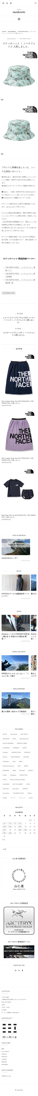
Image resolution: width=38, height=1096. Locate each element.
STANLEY (25, 788)
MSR (19, 766)
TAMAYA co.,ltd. (6, 1076)
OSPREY (30, 770)
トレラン (12, 798)
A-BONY (4, 1059)
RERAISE (4, 1062)
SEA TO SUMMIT (18, 784)
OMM (14, 770)
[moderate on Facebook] (10, 3)
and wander (13, 734)
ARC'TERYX (24, 734)
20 (20, 830)
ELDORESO (6, 748)
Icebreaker (6, 761)
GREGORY (27, 752)
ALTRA (5, 734)
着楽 (3, 1049)
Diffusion (4, 1054)
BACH (14, 739)
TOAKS (29, 793)
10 (4, 826)
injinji (14, 761)
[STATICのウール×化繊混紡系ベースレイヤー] (16, 583)
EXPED (24, 748)
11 (10, 826)
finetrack (5, 752)
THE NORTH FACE (25, 38)
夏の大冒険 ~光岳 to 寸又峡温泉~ (14, 711)
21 (25, 830)
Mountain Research (8, 766)
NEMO (26, 766)
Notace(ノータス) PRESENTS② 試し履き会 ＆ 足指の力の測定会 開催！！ (15, 636)
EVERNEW (16, 748)
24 (4, 833)
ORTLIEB (22, 770)
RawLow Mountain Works (17, 779)
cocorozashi (5, 1051)
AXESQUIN (6, 739)
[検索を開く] (35, 3)
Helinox (5, 757)
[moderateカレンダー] (16, 547)
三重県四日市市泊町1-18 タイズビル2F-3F (14, 999)
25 (10, 833)
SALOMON (6, 784)
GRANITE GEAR (16, 752)
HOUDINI (26, 757)
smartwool (6, 788)
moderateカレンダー (10, 558)
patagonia (13, 775)
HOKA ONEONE (15, 757)
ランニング (22, 798)
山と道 (31, 798)
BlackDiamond (24, 739)
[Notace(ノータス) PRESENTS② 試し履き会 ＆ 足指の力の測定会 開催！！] (16, 623)
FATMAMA (5, 1064)
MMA (20, 761)
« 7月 (3, 839)
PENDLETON (23, 775)
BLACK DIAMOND (8, 743)
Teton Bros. (6, 793)
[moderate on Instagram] (3, 3)
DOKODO (4, 1056)
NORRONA (6, 770)
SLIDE (28, 784)
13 (20, 826)
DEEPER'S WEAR (22, 743)
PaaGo (5, 775)
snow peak (15, 788)
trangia (5, 798)
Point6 (5, 779)
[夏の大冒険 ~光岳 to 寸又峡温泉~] (16, 700)
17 (4, 830)
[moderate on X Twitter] (7, 3)
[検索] (34, 848)
